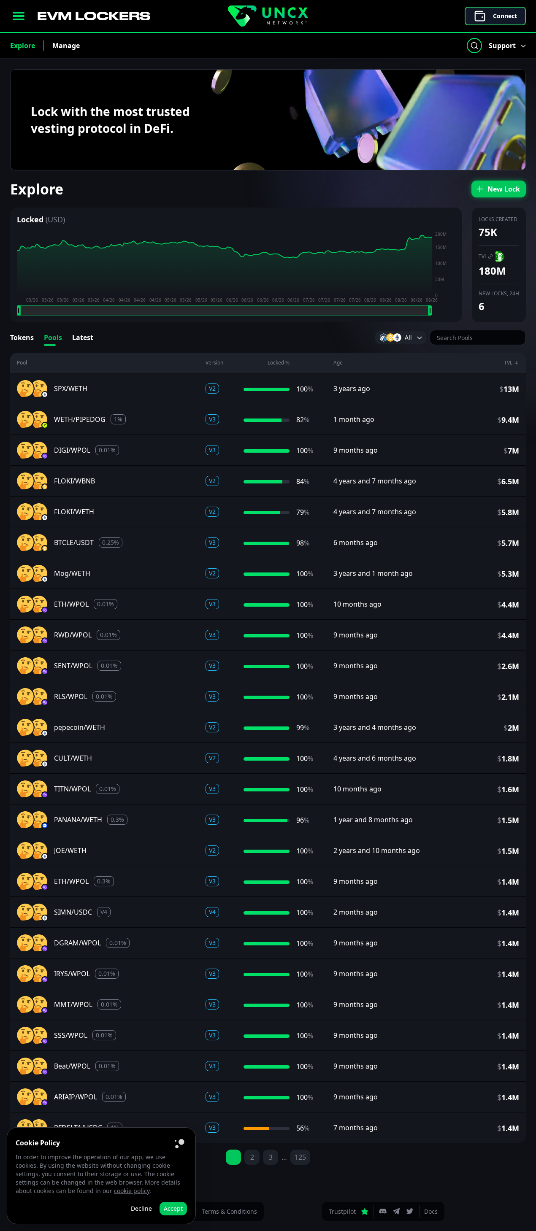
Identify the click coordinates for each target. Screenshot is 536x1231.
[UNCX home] (268, 16)
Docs (431, 1211)
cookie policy (131, 1191)
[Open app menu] (18, 16)
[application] (236, 273)
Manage (66, 45)
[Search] (474, 45)
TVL (483, 256)
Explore (22, 45)
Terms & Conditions (229, 1211)
